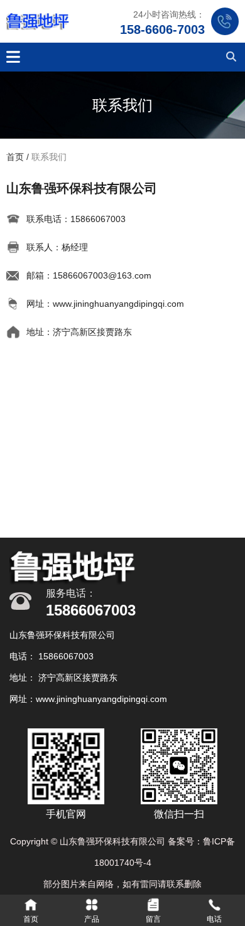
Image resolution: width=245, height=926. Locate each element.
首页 (16, 157)
